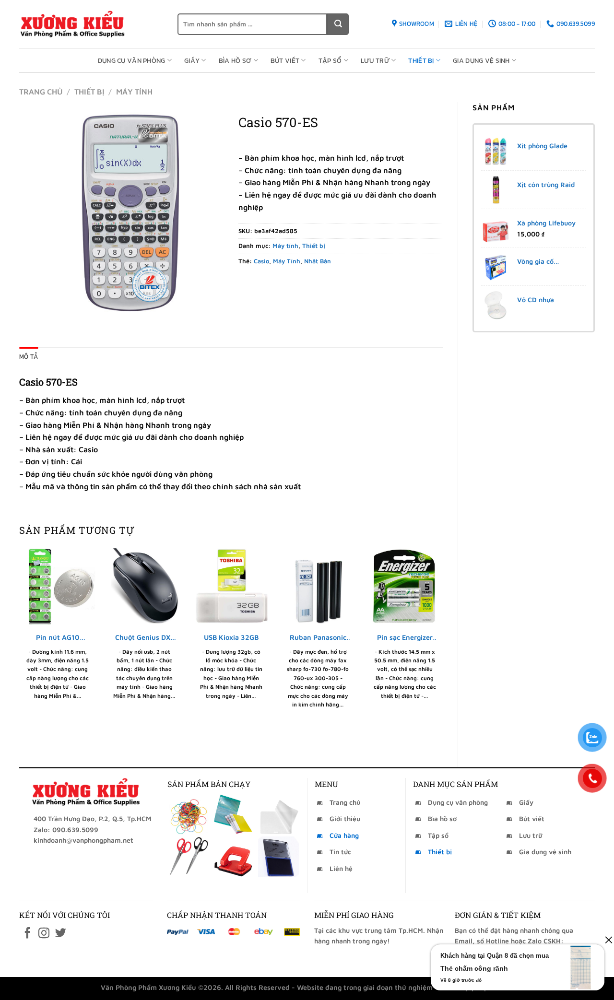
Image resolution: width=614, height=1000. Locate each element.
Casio (261, 261)
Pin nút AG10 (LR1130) (58, 637)
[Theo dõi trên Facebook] (27, 934)
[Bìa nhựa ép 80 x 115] (278, 814)
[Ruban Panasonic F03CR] (317, 586)
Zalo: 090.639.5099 (66, 829)
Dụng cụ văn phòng (131, 60)
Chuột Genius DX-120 (144, 637)
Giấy (192, 60)
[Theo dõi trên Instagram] (43, 934)
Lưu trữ (375, 60)
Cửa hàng (344, 835)
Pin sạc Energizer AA (405, 637)
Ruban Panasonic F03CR (318, 637)
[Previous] (19, 649)
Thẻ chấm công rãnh (474, 968)
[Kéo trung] (188, 856)
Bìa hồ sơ (235, 60)
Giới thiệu (345, 818)
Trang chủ (40, 91)
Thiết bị (421, 60)
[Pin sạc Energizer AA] (404, 586)
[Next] (443, 649)
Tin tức (340, 851)
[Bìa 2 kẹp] (233, 814)
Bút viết (285, 60)
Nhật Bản (317, 261)
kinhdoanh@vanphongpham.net (83, 840)
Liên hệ (341, 868)
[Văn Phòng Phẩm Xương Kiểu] (91, 24)
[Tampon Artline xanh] (278, 856)
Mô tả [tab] (28, 356)
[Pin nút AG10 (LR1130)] (57, 586)
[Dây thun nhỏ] (188, 814)
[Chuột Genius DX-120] (144, 586)
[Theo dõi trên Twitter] (60, 934)
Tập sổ (330, 60)
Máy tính (134, 91)
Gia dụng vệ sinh (481, 60)
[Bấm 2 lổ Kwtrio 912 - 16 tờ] (233, 856)
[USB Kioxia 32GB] (231, 586)
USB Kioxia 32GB (231, 637)
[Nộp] (338, 24)
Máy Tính (286, 261)
